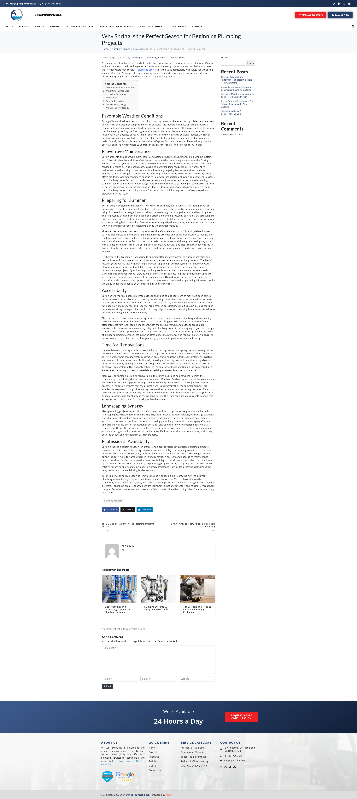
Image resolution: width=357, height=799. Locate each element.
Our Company (178, 26)
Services (24, 26)
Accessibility (111, 97)
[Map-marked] (349, 3)
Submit (107, 686)
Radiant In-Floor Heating (194, 761)
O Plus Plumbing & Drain (48, 14)
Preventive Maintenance (117, 91)
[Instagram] (333, 3)
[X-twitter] (344, 3)
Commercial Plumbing (80, 26)
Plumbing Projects (113, 500)
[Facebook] (339, 3)
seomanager (137, 57)
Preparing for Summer (116, 94)
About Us (154, 756)
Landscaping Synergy (116, 104)
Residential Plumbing (48, 26)
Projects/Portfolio (152, 26)
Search (224, 57)
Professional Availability (117, 108)
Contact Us (199, 26)
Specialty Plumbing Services (117, 26)
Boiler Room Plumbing (193, 756)
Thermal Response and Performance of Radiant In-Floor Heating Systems (236, 80)
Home (9, 26)
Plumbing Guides (156, 57)
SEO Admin (128, 546)
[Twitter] (230, 767)
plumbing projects (148, 69)
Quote (152, 765)
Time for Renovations (116, 101)
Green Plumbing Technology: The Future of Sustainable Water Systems (237, 104)
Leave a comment (176, 57)
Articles (153, 761)
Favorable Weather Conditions (120, 87)
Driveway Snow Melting (194, 765)
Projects (153, 752)
